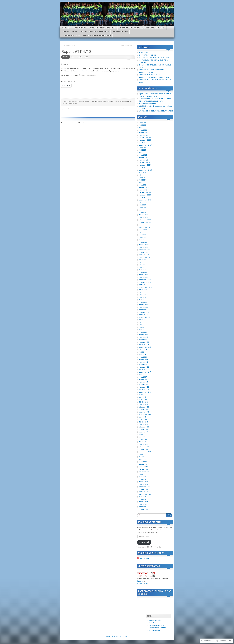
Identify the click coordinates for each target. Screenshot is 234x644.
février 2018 (143, 360)
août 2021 (142, 260)
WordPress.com (154, 630)
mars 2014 (143, 440)
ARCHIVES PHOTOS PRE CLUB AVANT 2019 (154, 78)
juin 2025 (142, 148)
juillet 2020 (143, 292)
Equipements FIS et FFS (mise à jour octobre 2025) (86, 35)
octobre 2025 (144, 143)
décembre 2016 (145, 385)
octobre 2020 (144, 285)
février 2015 (143, 422)
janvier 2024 (143, 190)
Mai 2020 (142, 297)
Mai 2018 (142, 352)
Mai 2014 (142, 435)
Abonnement (144, 542)
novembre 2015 (145, 410)
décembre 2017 (145, 365)
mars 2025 (143, 155)
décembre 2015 (145, 407)
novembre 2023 (145, 195)
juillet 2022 (143, 232)
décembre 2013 (144, 447)
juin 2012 (142, 475)
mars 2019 (143, 332)
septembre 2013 (145, 452)
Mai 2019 (142, 327)
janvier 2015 (143, 425)
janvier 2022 (143, 247)
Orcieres (140, 581)
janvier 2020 (143, 307)
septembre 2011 (145, 495)
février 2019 (143, 335)
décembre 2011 (144, 487)
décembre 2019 (145, 310)
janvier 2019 (143, 337)
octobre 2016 (144, 390)
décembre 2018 (145, 340)
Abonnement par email (150, 522)
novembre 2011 (144, 490)
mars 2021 (143, 272)
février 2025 (144, 158)
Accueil (65, 28)
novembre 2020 (145, 282)
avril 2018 (142, 355)
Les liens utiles (69, 32)
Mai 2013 (142, 457)
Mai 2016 (142, 395)
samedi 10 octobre (82, 71)
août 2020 (143, 290)
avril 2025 (142, 153)
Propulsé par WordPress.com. (117, 637)
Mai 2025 (142, 150)
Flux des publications (156, 625)
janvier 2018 (143, 362)
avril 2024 (143, 183)
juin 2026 (142, 123)
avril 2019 (142, 330)
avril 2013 (142, 460)
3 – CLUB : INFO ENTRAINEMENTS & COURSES (155, 58)
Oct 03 (65, 57)
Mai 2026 (142, 125)
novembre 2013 (144, 450)
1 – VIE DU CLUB (144, 53)
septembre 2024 (145, 170)
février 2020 (144, 305)
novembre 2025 (145, 140)
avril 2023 (142, 210)
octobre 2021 (144, 255)
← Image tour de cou (69, 46)
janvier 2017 (143, 382)
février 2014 (143, 442)
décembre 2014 (145, 427)
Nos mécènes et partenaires (95, 32)
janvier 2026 (143, 135)
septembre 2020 (145, 287)
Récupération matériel (147, 104)
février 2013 (143, 465)
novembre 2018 (145, 342)
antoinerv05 (83, 57)
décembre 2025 (145, 138)
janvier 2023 (143, 217)
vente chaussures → (127, 46)
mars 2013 (143, 462)
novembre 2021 (145, 252)
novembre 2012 (145, 472)
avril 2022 (142, 240)
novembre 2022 (145, 222)
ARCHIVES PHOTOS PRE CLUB (149, 75)
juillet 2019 (143, 322)
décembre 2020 (145, 280)
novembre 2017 (145, 367)
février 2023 (143, 215)
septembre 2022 (145, 227)
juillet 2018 (143, 350)
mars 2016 (143, 400)
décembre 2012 (145, 470)
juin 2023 (142, 205)
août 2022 (143, 230)
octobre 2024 (144, 168)
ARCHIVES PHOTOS (146, 73)
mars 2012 (143, 480)
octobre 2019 (144, 315)
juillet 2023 (143, 203)
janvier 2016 (143, 405)
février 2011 (143, 502)
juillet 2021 (143, 262)
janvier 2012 (143, 485)
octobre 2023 (144, 198)
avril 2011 (142, 497)
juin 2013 (142, 455)
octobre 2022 (144, 225)
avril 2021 (142, 270)
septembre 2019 (145, 317)
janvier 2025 (143, 160)
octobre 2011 (144, 492)
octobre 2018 (144, 345)
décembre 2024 (145, 163)
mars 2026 (143, 130)
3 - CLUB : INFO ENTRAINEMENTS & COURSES (98, 101)
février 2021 (143, 275)
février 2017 (143, 380)
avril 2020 (142, 300)
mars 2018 (143, 357)
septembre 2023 (145, 200)
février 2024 (144, 188)
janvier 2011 (143, 504)
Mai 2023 (142, 207)
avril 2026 (142, 128)
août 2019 (142, 320)
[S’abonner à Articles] (138, 559)
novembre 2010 (145, 509)
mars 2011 (142, 499)
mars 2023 (143, 212)
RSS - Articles (144, 559)
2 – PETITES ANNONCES (147, 55)
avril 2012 (142, 477)
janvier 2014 (143, 445)
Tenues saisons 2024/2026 (103, 28)
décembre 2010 (145, 507)
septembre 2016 (145, 392)
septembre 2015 (145, 415)
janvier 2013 (143, 467)
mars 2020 (143, 302)
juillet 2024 (143, 175)
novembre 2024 (145, 165)
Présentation (79, 28)
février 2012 (143, 482)
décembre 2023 (145, 193)
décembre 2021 (145, 250)
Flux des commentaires (157, 628)
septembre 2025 (145, 145)
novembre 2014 (145, 430)
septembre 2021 (145, 257)
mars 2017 (143, 377)
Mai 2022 (142, 237)
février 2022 (144, 245)
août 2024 (143, 173)
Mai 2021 (142, 267)
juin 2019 (142, 325)
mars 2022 (143, 242)
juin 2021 (142, 265)
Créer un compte (155, 620)
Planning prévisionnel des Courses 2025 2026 (142, 28)
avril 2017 (142, 375)
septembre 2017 (145, 372)
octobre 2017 (144, 370)
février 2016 (143, 402)
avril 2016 (142, 397)
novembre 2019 (145, 312)
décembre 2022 (145, 220)
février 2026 (144, 133)
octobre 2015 (144, 412)
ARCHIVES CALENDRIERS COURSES (151, 70)
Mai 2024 (142, 180)
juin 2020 (142, 295)
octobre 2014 (144, 432)
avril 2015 (142, 417)
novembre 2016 (145, 387)
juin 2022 (142, 235)
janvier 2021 (143, 277)
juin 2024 (142, 178)
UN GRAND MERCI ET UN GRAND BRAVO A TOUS (156, 111)
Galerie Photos (120, 32)
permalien (128, 101)
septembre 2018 (145, 347)
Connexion (152, 623)
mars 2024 (143, 185)
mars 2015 (143, 420)
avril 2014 (142, 437)
